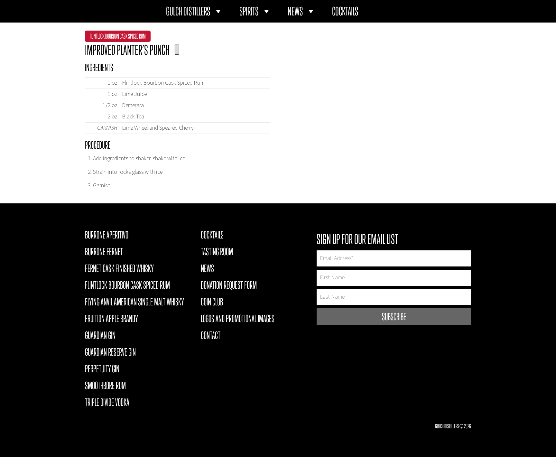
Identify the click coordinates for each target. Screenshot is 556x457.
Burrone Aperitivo (106, 236)
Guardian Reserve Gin (110, 353)
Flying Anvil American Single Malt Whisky (134, 303)
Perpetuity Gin (102, 370)
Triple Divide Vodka (107, 403)
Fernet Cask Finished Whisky (119, 269)
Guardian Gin (100, 336)
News (295, 11)
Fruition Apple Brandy (111, 319)
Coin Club (212, 303)
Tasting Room (217, 252)
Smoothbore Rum (105, 386)
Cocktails (345, 11)
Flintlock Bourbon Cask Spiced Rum (118, 36)
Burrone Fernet (104, 252)
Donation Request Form (229, 286)
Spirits (248, 11)
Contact (210, 336)
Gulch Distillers (188, 11)
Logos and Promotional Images (237, 319)
